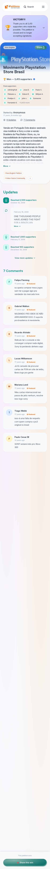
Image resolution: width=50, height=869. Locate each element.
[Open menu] (43, 7)
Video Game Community (15, 178)
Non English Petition (13, 173)
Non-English (10, 47)
